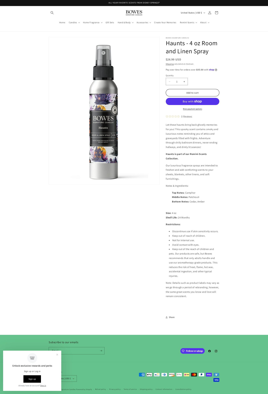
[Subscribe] (101, 350)
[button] (52, 12)
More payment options (192, 109)
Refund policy (100, 389)
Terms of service (130, 389)
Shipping (170, 64)
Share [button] (172, 317)
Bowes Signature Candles (65, 389)
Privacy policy (115, 389)
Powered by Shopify (84, 389)
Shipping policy (146, 389)
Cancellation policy (183, 389)
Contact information (164, 389)
